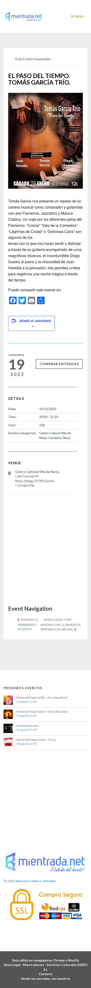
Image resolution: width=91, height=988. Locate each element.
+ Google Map (25, 485)
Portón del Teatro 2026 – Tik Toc (36, 739)
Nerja (66, 438)
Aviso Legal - (13, 965)
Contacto (45, 974)
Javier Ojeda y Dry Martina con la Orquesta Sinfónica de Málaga (60, 624)
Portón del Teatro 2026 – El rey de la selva (42, 711)
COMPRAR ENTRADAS (59, 364)
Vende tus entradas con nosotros (45, 979)
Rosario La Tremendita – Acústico (28, 624)
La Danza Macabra (27, 725)
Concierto (54, 438)
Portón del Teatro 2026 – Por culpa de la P (41, 697)
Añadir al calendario (35, 320)
